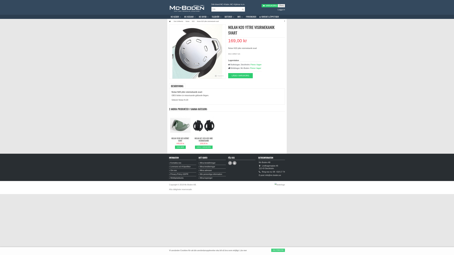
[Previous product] (284, 21)
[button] (176, 17)
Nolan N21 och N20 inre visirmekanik (204, 139)
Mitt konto (203, 157)
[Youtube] (234, 163)
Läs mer (243, 250)
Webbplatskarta (176, 178)
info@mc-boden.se (273, 175)
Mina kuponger (206, 178)
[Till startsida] (169, 21)
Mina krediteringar (207, 167)
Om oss (173, 170)
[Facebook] (230, 163)
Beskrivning (177, 86)
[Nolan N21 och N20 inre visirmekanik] (203, 125)
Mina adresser (206, 170)
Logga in (281, 10)
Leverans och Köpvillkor (180, 167)
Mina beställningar (207, 163)
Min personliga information (211, 174)
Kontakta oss (175, 163)
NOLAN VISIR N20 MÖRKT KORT (180, 139)
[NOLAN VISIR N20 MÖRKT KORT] (180, 125)
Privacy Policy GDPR (179, 174)
